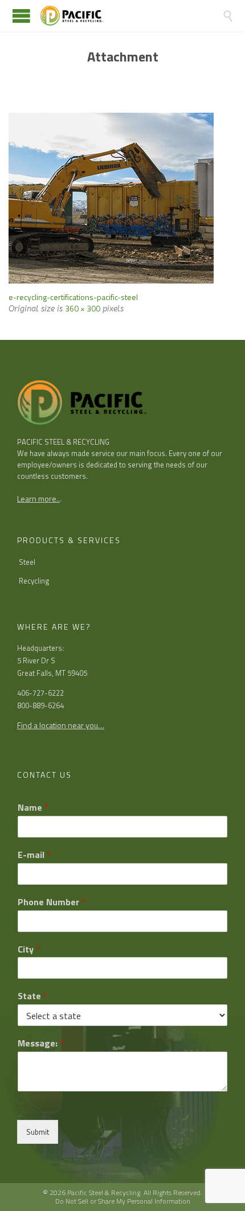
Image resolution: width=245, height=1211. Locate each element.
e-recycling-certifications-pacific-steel (73, 297)
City (29, 949)
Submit (37, 1132)
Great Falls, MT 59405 (52, 673)
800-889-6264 (40, 705)
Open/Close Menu (21, 16)
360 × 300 (82, 308)
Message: (41, 1043)
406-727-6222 (40, 693)
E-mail (34, 855)
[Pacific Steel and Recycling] (131, 15)
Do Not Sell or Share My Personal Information (122, 1201)
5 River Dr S (36, 660)
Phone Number (51, 902)
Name (33, 808)
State (32, 996)
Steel (27, 562)
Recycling (34, 580)
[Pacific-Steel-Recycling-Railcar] (122, 198)
